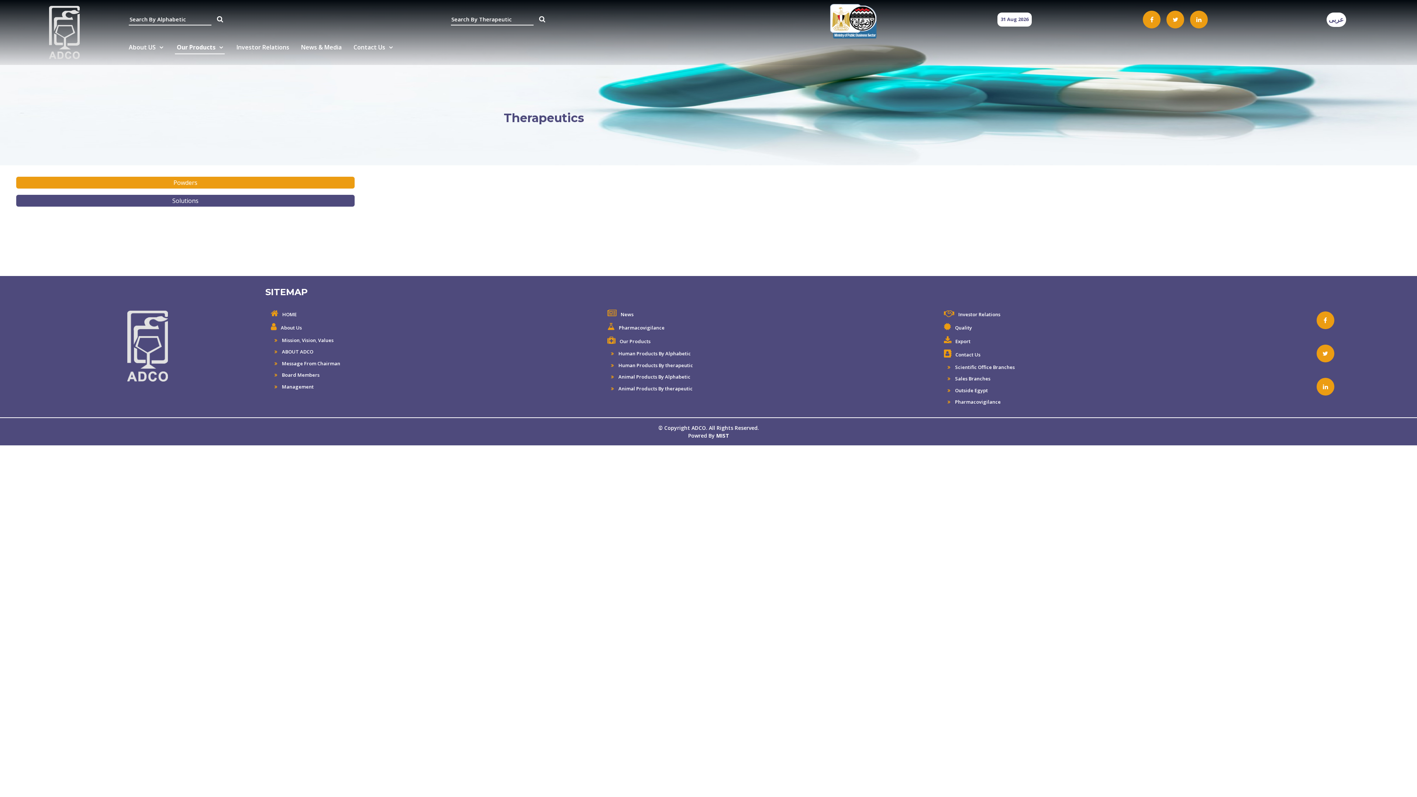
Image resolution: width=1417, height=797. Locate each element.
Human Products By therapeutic (655, 365)
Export (962, 341)
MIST (722, 435)
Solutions (185, 201)
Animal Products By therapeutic (655, 388)
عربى (1336, 19)
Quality (963, 327)
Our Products (196, 47)
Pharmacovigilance (642, 327)
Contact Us (369, 47)
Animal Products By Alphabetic (653, 376)
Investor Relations (263, 47)
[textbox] (170, 20)
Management (297, 386)
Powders (185, 183)
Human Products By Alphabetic (654, 353)
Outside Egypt (971, 390)
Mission (290, 340)
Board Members (300, 375)
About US (142, 47)
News (627, 314)
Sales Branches (972, 378)
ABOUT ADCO (297, 351)
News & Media (321, 47)
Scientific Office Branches (984, 367)
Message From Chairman (310, 363)
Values (326, 340)
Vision (309, 340)
